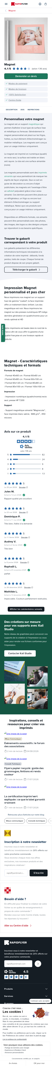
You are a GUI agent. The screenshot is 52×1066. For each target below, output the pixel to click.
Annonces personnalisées (14, 1052)
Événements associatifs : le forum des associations (24, 745)
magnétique (34, 124)
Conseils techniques (13, 764)
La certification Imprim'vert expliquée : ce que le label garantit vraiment (24, 799)
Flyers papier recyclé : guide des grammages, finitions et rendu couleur (24, 771)
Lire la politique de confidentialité (15, 1039)
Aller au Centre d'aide (16, 925)
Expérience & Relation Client (15, 1050)
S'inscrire (39, 872)
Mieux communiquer (13, 739)
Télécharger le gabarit (25, 269)
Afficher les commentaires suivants (26, 609)
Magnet (12, 10)
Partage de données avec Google (17, 1048)
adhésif (10, 191)
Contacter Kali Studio (20, 653)
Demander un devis (26, 76)
